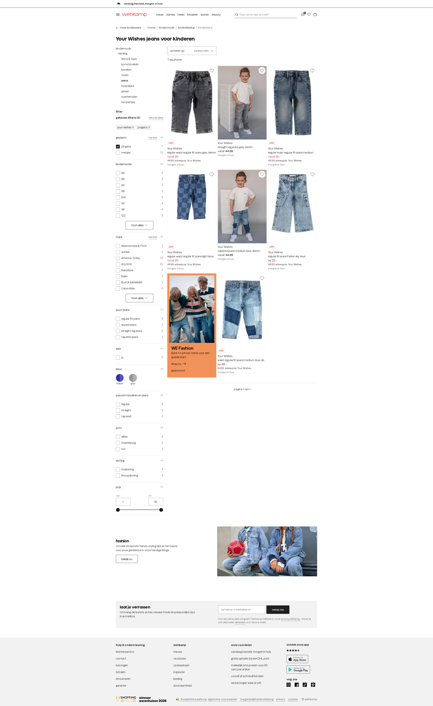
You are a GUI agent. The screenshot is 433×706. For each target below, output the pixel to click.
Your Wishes (124, 127)
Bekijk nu (126, 559)
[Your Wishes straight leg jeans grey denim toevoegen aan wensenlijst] (262, 70)
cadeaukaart (181, 665)
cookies (293, 699)
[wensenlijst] (310, 14)
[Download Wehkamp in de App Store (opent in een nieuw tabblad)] (298, 662)
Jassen (125, 91)
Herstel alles (156, 117)
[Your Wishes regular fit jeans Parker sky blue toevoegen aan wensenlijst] (312, 174)
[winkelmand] (315, 14)
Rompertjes (128, 102)
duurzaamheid (182, 685)
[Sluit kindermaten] (161, 164)
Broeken (126, 69)
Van (118, 495)
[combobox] (266, 14)
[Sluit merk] (161, 237)
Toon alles (137, 225)
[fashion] (267, 551)
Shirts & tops (129, 59)
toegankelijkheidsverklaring (257, 699)
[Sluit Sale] (161, 349)
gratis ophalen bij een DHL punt (250, 658)
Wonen (205, 14)
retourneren (123, 678)
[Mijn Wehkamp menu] (304, 14)
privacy (280, 699)
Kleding (123, 53)
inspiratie (179, 672)
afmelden (240, 622)
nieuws (177, 651)
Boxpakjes (127, 86)
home (151, 27)
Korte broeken (130, 64)
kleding (177, 678)
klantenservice (125, 651)
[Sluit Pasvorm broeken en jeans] (161, 395)
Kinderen (192, 14)
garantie (121, 685)
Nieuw (160, 14)
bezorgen (122, 665)
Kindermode (123, 48)
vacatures (179, 658)
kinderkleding (186, 27)
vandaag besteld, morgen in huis (251, 651)
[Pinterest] (313, 685)
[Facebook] (297, 685)
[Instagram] (289, 685)
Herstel (153, 137)
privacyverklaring (290, 618)
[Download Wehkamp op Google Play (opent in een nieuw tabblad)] (298, 672)
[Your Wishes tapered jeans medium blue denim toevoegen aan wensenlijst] (262, 174)
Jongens (142, 127)
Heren (181, 14)
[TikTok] (305, 685)
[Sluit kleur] (161, 369)
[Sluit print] (161, 428)
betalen (121, 672)
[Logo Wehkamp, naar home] (133, 15)
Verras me (278, 609)
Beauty (216, 14)
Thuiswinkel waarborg (193, 699)
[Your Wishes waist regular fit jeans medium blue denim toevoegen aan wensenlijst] (262, 278)
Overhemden (129, 96)
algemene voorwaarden (222, 699)
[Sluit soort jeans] (161, 310)
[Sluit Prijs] (161, 487)
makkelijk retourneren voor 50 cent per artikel (249, 667)
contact (121, 658)
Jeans (124, 80)
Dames (170, 14)
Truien (125, 75)
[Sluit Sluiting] (161, 460)
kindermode (166, 27)
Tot (150, 495)
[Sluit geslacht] (161, 138)
